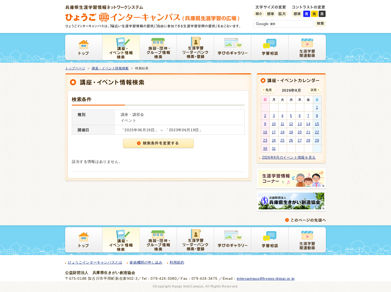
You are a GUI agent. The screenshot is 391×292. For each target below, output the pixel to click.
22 (317, 132)
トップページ (75, 68)
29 (317, 140)
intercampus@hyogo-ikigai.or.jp (266, 278)
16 (265, 132)
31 (274, 149)
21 (308, 132)
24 (274, 140)
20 (300, 132)
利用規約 (177, 262)
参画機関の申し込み (146, 262)
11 (282, 124)
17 (274, 132)
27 (300, 140)
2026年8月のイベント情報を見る (289, 157)
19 (291, 132)
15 (317, 124)
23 (265, 140)
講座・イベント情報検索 (110, 68)
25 (282, 140)
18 (282, 132)
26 (291, 140)
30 (265, 149)
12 (291, 124)
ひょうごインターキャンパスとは (95, 262)
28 (308, 140)
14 (308, 124)
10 (274, 124)
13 (300, 124)
